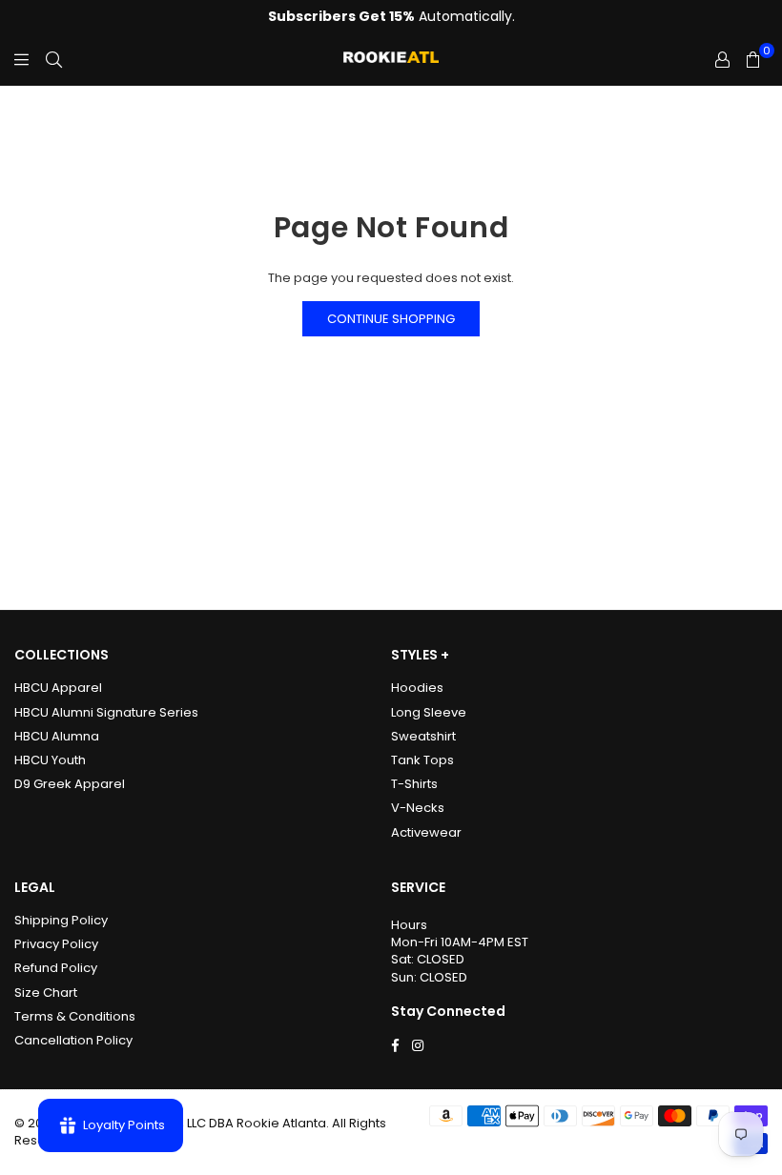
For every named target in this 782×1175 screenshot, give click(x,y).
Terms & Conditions (74, 1016)
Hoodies (417, 688)
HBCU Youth (50, 760)
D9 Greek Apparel (69, 784)
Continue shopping (391, 319)
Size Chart (45, 992)
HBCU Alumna (56, 736)
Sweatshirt (423, 736)
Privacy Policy (56, 944)
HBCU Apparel (58, 688)
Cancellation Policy (73, 1040)
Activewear (426, 832)
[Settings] (722, 60)
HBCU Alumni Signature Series (106, 712)
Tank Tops (422, 760)
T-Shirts (414, 784)
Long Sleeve (428, 712)
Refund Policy (55, 968)
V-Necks (417, 808)
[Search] (54, 60)
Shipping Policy (61, 920)
